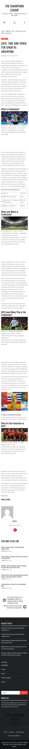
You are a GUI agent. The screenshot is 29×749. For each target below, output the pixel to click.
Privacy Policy (20, 732)
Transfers (4, 38)
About (5, 732)
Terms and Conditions (14, 735)
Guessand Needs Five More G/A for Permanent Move (13, 585)
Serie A (3, 682)
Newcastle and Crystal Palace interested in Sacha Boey (13, 607)
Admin (5, 55)
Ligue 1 (3, 673)
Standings (4, 662)
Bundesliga (4, 665)
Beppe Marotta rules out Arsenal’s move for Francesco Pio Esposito (13, 648)
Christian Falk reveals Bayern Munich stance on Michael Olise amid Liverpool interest (14, 576)
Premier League (5, 678)
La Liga (3, 669)
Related (3, 411)
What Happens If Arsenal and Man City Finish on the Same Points (14, 557)
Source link (4, 495)
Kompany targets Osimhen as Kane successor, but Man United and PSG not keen (14, 567)
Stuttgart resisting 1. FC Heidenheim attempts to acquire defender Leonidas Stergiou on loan (15, 600)
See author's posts (14, 525)
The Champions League (14, 8)
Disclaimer (12, 732)
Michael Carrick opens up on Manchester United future (12, 548)
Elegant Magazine (18, 744)
